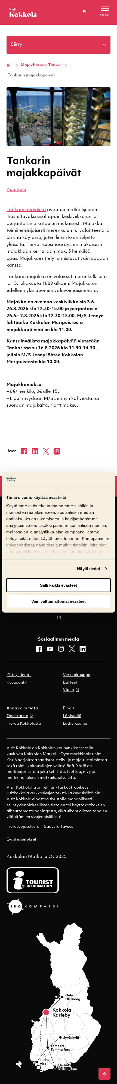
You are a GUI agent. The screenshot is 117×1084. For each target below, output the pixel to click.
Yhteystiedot (19, 675)
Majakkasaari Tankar (41, 65)
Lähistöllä (72, 716)
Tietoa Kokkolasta (24, 723)
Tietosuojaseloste (23, 827)
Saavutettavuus (58, 827)
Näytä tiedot (88, 568)
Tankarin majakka (26, 210)
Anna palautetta (22, 708)
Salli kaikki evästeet (58, 585)
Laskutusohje (75, 723)
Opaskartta (17, 716)
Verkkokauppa (76, 675)
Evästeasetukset (21, 839)
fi (84, 12)
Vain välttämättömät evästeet (58, 601)
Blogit (68, 708)
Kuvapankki (18, 682)
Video (68, 690)
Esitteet (70, 682)
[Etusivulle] (23, 12)
